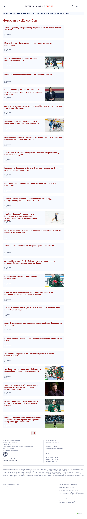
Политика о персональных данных (68, 484)
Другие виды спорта (62, 13)
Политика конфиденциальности (67, 498)
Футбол (12, 13)
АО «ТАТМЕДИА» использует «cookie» (69, 490)
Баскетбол (35, 13)
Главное (5, 13)
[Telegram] (4, 6)
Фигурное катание (47, 13)
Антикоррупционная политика (66, 487)
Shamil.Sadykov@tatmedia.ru (66, 502)
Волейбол (26, 13)
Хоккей (19, 13)
